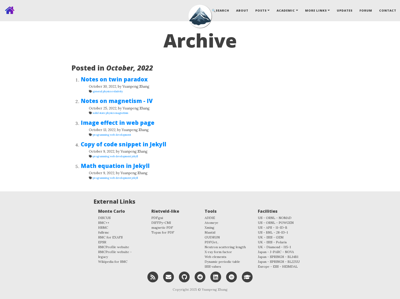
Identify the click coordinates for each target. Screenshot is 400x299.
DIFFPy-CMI (161, 223)
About (242, 10)
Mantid (210, 232)
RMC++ (103, 223)
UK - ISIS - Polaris (272, 242)
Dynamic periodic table (222, 262)
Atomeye (211, 223)
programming (101, 134)
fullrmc (103, 232)
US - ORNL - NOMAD (274, 218)
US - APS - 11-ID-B (272, 227)
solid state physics (104, 113)
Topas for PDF (162, 232)
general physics (102, 91)
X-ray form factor (218, 252)
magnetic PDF (162, 227)
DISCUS (104, 218)
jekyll (135, 156)
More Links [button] (316, 10)
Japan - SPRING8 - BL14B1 (278, 257)
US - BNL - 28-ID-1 (273, 232)
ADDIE (210, 218)
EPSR (102, 242)
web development (120, 134)
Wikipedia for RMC (113, 262)
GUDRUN (212, 237)
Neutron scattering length (225, 247)
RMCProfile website (113, 247)
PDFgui (157, 218)
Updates (345, 10)
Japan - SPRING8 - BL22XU (279, 262)
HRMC (103, 227)
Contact (387, 10)
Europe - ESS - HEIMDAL (278, 266)
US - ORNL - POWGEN (276, 223)
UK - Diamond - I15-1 (274, 247)
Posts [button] (261, 10)
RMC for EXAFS (110, 237)
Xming (209, 227)
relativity (117, 91)
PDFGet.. (212, 242)
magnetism (121, 113)
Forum (365, 10)
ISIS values (213, 266)
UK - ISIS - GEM (271, 237)
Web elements (215, 257)
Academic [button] (286, 10)
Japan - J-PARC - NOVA (276, 252)
